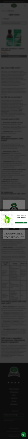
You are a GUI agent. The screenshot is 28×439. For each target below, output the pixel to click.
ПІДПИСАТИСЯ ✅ (21, 222)
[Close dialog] (27, 211)
